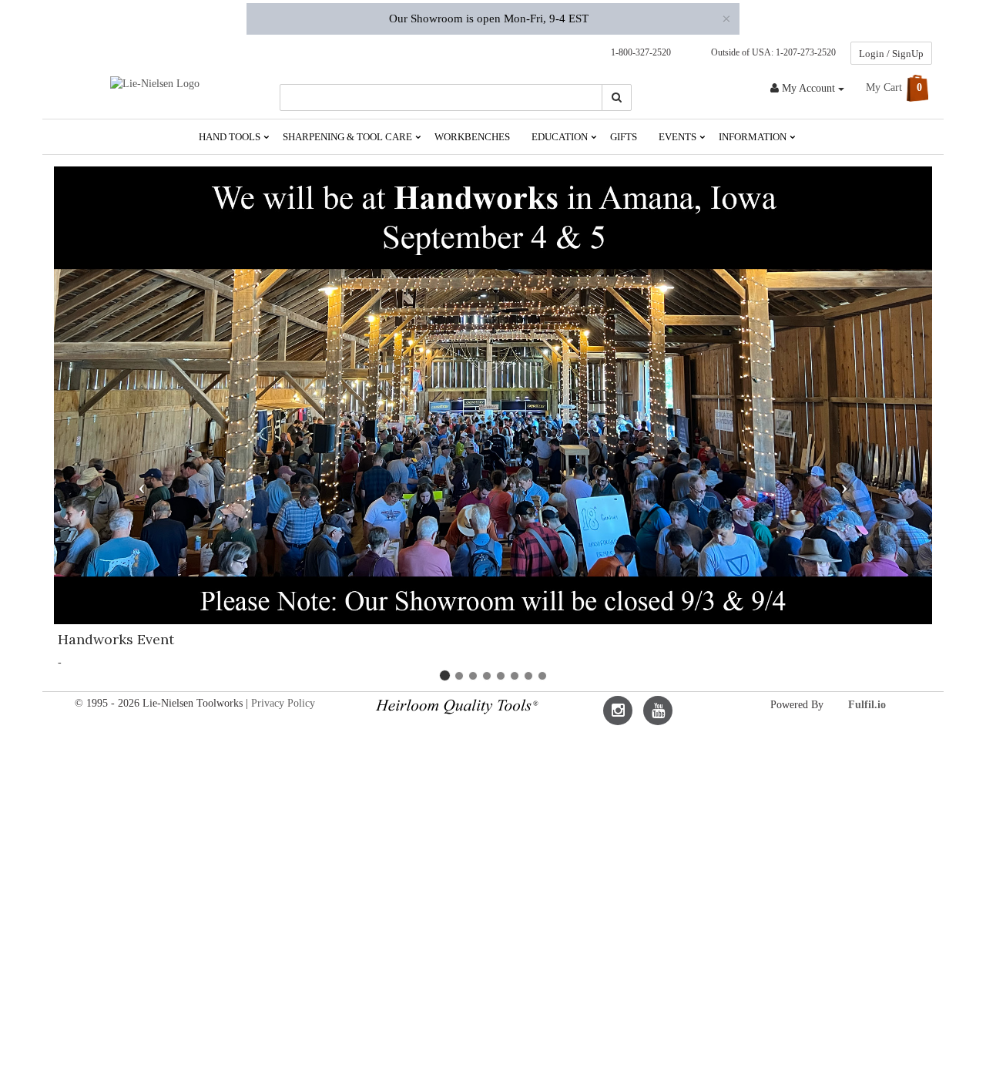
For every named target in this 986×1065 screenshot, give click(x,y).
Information (754, 137)
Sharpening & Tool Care (348, 137)
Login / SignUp (891, 53)
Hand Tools (231, 137)
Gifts (623, 137)
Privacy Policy (283, 703)
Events (679, 137)
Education (561, 137)
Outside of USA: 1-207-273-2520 (771, 52)
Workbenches (472, 137)
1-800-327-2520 (637, 52)
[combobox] (441, 97)
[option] (493, 428)
